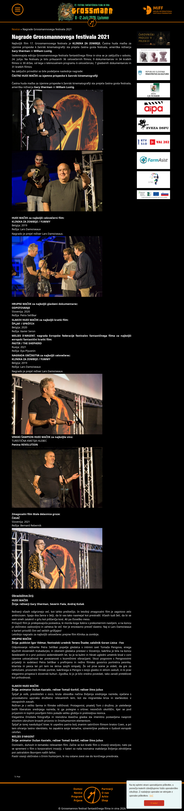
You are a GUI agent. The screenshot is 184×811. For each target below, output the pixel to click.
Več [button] (151, 795)
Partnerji (107, 789)
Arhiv (105, 796)
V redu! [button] (154, 803)
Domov (77, 789)
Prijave (78, 800)
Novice (16, 29)
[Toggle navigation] (18, 9)
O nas (105, 792)
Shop (105, 800)
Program (76, 796)
